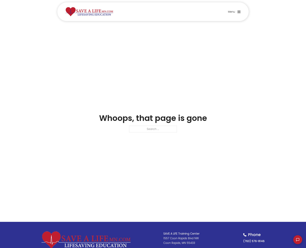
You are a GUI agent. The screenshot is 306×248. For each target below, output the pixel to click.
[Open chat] (297, 239)
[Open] (239, 11)
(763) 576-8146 (254, 241)
